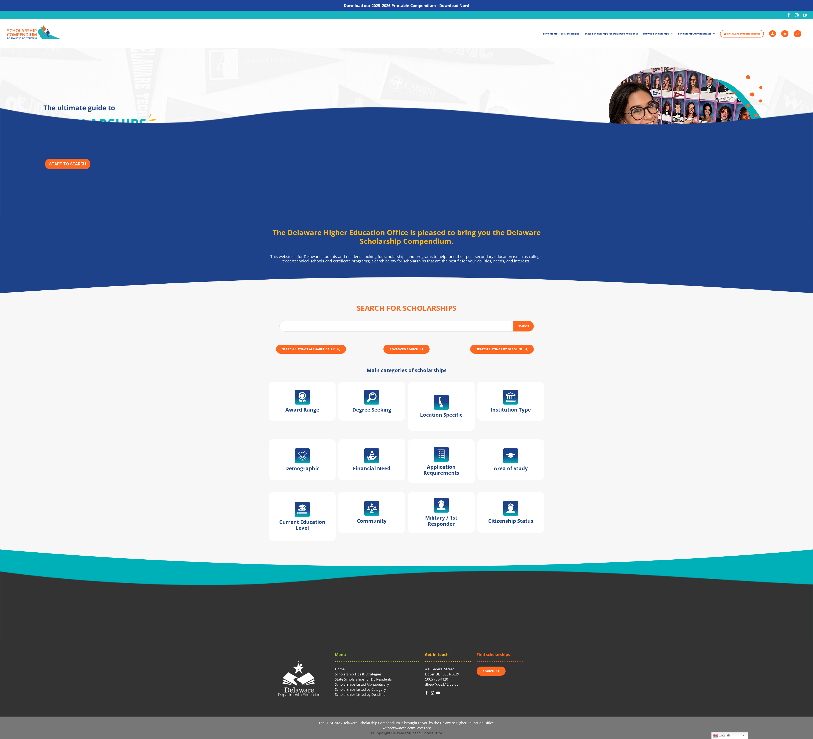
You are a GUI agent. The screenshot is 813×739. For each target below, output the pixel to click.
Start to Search (67, 163)
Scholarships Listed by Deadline (360, 694)
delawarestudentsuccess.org (410, 728)
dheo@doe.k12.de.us (441, 684)
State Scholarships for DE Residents (363, 679)
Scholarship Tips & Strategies (358, 674)
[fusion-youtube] (438, 693)
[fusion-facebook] (426, 693)
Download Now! (454, 5)
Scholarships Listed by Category (360, 689)
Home (340, 669)
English (724, 735)
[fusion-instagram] (432, 693)
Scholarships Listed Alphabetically (362, 684)
